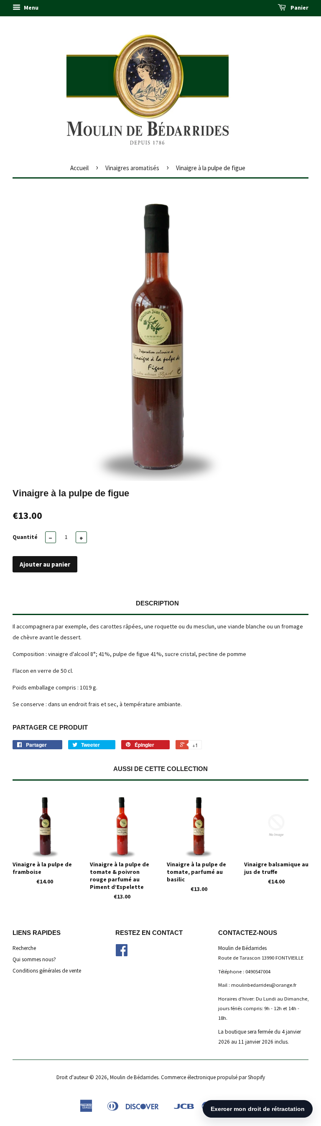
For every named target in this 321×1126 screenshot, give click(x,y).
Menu (30, 7)
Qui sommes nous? (34, 959)
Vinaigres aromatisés (132, 168)
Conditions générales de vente (47, 970)
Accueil (79, 168)
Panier (298, 7)
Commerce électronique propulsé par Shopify (213, 1077)
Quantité (25, 537)
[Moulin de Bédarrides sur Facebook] (121, 953)
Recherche (24, 948)
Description (157, 603)
